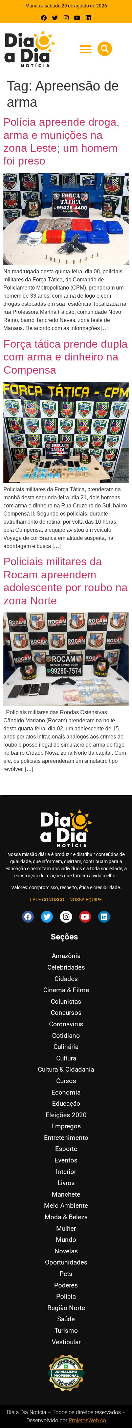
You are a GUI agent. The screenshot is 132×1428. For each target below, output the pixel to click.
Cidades (66, 979)
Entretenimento (66, 1138)
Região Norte (66, 1308)
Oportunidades (66, 1262)
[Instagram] (66, 17)
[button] (85, 49)
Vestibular (66, 1342)
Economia (66, 1092)
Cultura (66, 1058)
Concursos (66, 1013)
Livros (66, 1183)
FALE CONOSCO (47, 899)
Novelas (66, 1251)
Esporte (66, 1149)
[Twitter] (55, 17)
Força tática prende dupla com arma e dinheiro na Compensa (65, 357)
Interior (66, 1172)
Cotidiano (66, 1035)
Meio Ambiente (66, 1205)
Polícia (66, 1296)
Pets (66, 1274)
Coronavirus (66, 1024)
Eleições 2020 (66, 1115)
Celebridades (66, 967)
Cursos (66, 1081)
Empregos (66, 1126)
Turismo (66, 1330)
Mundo (66, 1240)
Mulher (66, 1228)
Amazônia (66, 956)
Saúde (66, 1319)
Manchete (66, 1194)
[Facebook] (44, 17)
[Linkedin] (88, 17)
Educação (66, 1103)
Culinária (66, 1047)
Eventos (66, 1160)
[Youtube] (77, 17)
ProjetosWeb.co (87, 1420)
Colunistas (66, 1001)
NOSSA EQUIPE (85, 899)
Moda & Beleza (66, 1217)
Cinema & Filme (66, 990)
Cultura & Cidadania (66, 1069)
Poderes (66, 1285)
